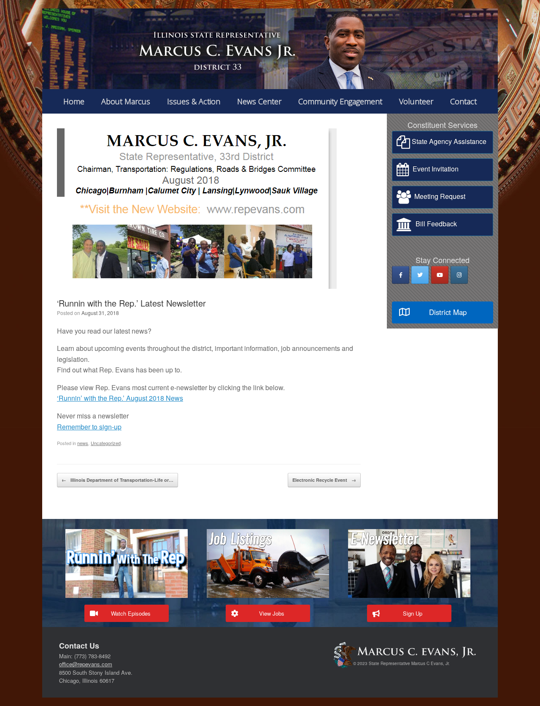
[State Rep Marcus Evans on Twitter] (420, 275)
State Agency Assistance (448, 141)
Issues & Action (193, 101)
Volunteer (416, 101)
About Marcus (125, 101)
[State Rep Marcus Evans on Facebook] (400, 275)
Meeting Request (438, 196)
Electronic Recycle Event (324, 480)
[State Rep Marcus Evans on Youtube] (439, 275)
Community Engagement (340, 101)
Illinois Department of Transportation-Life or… (117, 480)
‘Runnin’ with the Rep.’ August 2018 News (120, 398)
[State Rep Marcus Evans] (270, 48)
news (82, 443)
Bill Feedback (434, 223)
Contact (463, 101)
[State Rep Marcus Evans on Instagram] (459, 275)
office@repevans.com (85, 664)
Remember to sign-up (89, 427)
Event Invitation (434, 169)
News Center (259, 101)
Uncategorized (106, 443)
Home (73, 101)
